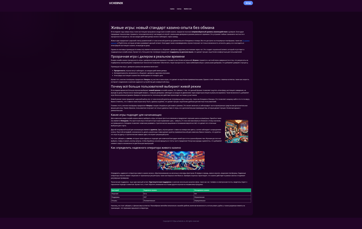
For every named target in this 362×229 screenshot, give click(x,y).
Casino (172, 9)
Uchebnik (116, 3)
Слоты (179, 9)
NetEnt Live (187, 9)
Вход (248, 3)
